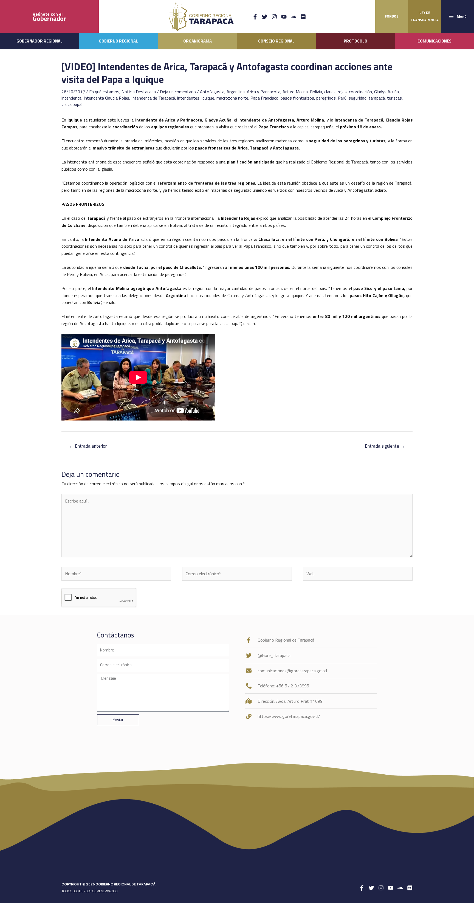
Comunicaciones (434, 41)
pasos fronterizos (297, 98)
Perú (342, 98)
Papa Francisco (264, 98)
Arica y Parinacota (263, 91)
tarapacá (377, 98)
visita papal (71, 104)
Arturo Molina (295, 91)
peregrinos (326, 98)
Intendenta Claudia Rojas (106, 98)
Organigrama (197, 41)
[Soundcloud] (293, 16)
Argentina (236, 91)
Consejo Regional (276, 41)
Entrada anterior (88, 446)
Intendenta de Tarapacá (153, 98)
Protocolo (355, 41)
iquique (208, 98)
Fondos (392, 16)
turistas (394, 98)
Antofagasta (212, 91)
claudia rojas (335, 91)
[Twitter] (264, 16)
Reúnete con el (49, 16)
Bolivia (316, 91)
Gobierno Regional (118, 41)
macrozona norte (232, 98)
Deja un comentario (178, 91)
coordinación (360, 91)
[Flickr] (303, 16)
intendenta (71, 98)
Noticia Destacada (139, 91)
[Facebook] (255, 16)
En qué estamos (104, 91)
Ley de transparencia (425, 16)
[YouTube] (284, 16)
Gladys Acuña (386, 91)
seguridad (357, 98)
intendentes (188, 98)
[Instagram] (274, 16)
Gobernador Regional (39, 41)
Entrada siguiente (385, 446)
